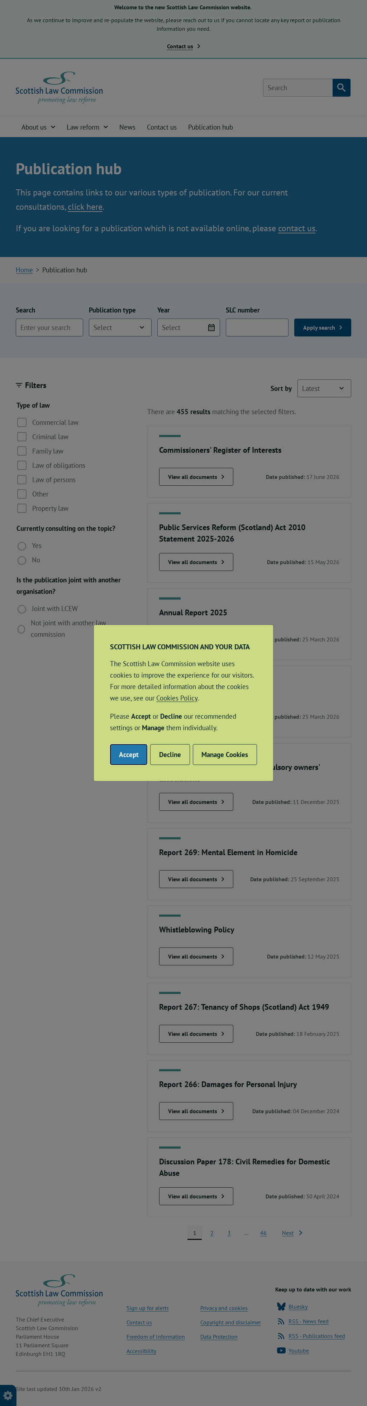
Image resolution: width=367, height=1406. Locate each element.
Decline (170, 754)
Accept (129, 754)
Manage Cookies (224, 754)
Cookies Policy (176, 698)
